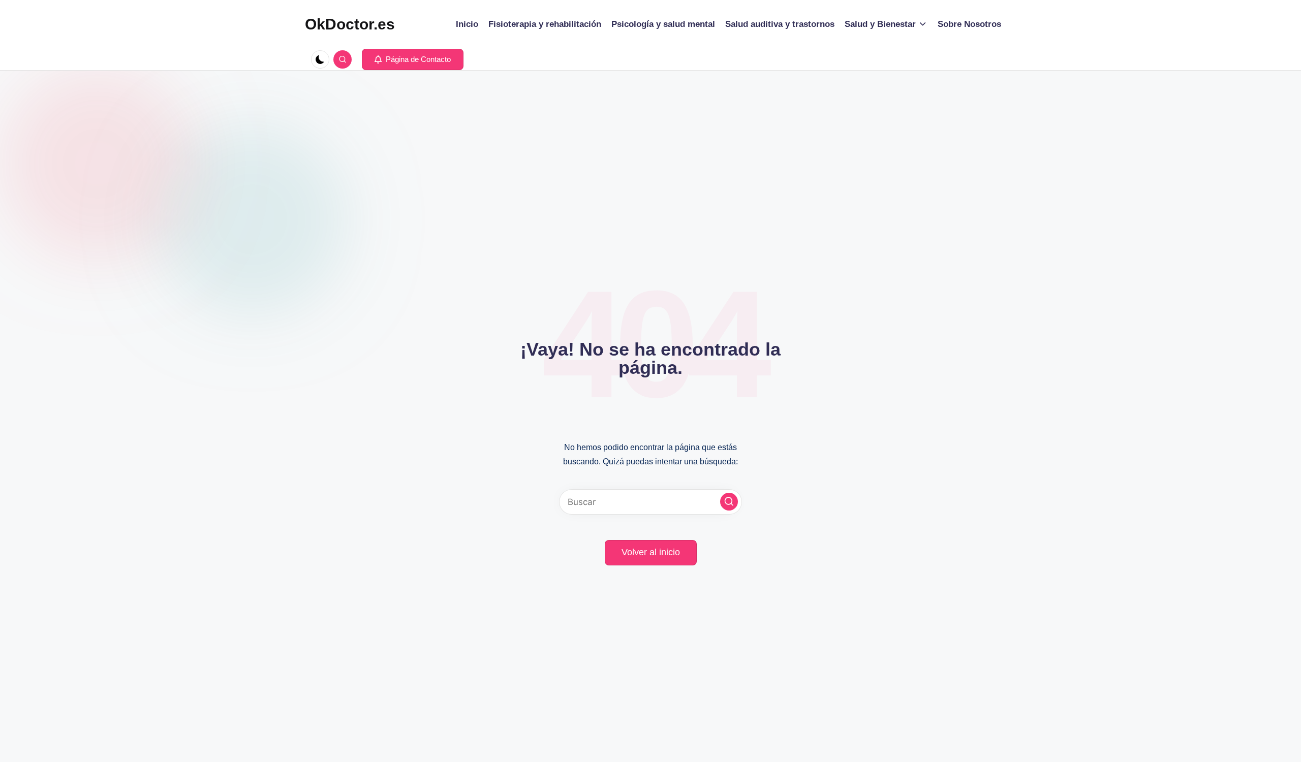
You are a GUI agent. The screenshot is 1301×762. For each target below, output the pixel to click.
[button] (412, 59)
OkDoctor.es (350, 24)
